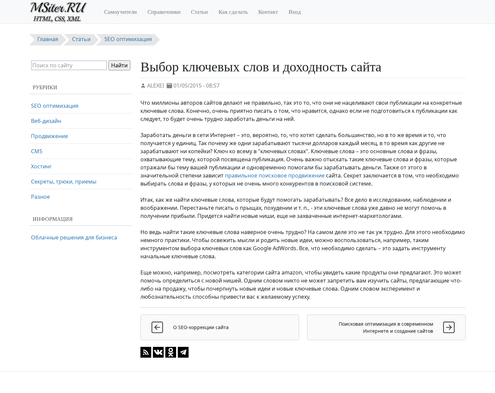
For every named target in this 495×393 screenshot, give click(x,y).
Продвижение (49, 136)
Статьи (199, 11)
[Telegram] (183, 351)
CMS (36, 151)
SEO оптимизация (54, 105)
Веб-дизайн (46, 121)
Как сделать (233, 11)
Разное (40, 196)
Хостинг (41, 166)
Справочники (163, 11)
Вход (295, 11)
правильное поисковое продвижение (275, 175)
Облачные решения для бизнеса (74, 237)
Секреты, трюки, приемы (63, 181)
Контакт (268, 11)
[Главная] (61, 12)
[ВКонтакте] (158, 351)
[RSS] (145, 351)
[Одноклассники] (170, 351)
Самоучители (120, 11)
